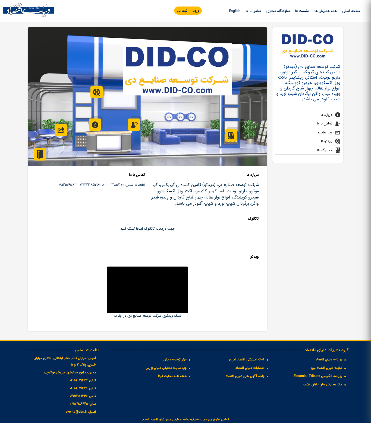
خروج (40, 154)
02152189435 (79, 403)
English (234, 11)
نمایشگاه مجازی (278, 11)
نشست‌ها (302, 11)
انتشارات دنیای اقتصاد (250, 367)
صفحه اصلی (351, 11)
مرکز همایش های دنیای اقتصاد (322, 384)
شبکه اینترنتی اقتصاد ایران (247, 359)
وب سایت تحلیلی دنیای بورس (166, 367)
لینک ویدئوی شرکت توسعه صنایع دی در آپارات (147, 316)
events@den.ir (76, 411)
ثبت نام (182, 10)
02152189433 (78, 380)
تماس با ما (253, 11)
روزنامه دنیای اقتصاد (329, 359)
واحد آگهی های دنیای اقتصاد (245, 376)
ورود (196, 10)
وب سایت (325, 132)
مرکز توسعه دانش (175, 359)
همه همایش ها (326, 11)
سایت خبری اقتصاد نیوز (326, 367)
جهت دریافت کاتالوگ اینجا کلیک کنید (147, 229)
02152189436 (78, 396)
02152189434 (78, 388)
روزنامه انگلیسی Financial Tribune (318, 376)
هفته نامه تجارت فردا (172, 376)
